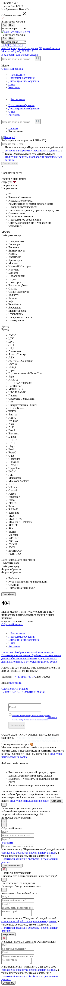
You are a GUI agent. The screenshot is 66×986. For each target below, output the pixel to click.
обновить (7, 842)
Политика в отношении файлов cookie (34, 661)
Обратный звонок (34, 691)
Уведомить (8, 934)
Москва (6, 51)
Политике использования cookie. (30, 800)
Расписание (18, 74)
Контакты (14, 87)
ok (4, 821)
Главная (13, 128)
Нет (11, 25)
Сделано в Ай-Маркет (14, 688)
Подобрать (8, 594)
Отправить (8, 982)
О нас (11, 84)
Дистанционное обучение (23, 80)
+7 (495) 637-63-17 (24, 676)
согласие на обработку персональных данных (32, 150)
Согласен (56, 801)
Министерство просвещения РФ (42, 740)
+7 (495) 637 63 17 (12, 45)
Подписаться (10, 163)
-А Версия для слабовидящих (19, 48)
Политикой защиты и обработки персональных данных (34, 719)
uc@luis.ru (15, 682)
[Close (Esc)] (4, 805)
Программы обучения (21, 77)
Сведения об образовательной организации (27, 652)
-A (19, 54)
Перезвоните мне (12, 865)
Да (4, 25)
